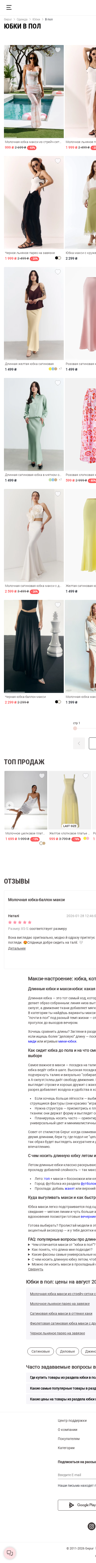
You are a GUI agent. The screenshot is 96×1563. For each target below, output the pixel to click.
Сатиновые (41, 1351)
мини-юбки (67, 1041)
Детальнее (17, 948)
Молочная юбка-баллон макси (36, 899)
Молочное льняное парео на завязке (60, 1304)
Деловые (67, 1351)
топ (47, 1179)
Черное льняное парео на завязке (57, 1333)
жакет (70, 1188)
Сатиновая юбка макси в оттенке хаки (61, 1313)
